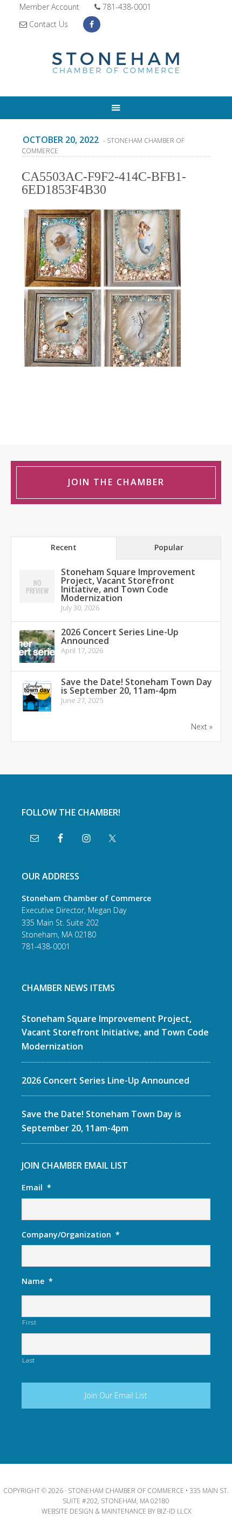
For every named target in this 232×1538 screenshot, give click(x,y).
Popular (168, 547)
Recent (64, 547)
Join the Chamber (116, 482)
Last (28, 1360)
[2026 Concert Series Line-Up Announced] (36, 662)
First (29, 1322)
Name (37, 1281)
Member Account (49, 7)
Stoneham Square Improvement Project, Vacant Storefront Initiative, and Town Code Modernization (128, 585)
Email (36, 1187)
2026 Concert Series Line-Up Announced (120, 636)
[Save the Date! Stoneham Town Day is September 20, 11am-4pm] (36, 712)
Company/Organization (71, 1235)
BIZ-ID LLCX (174, 1511)
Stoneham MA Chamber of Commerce (116, 64)
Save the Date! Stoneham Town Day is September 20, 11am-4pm (136, 686)
